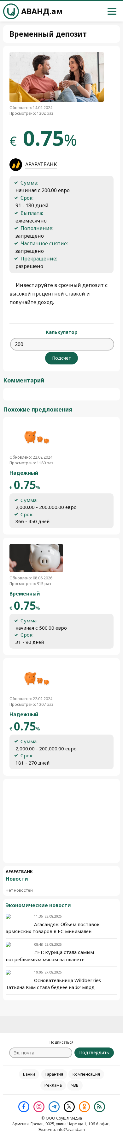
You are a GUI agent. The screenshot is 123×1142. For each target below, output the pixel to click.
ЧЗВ (75, 1085)
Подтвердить (94, 1052)
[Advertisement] (61, 820)
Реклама (53, 1085)
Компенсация (86, 1074)
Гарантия (54, 1074)
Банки (29, 1074)
